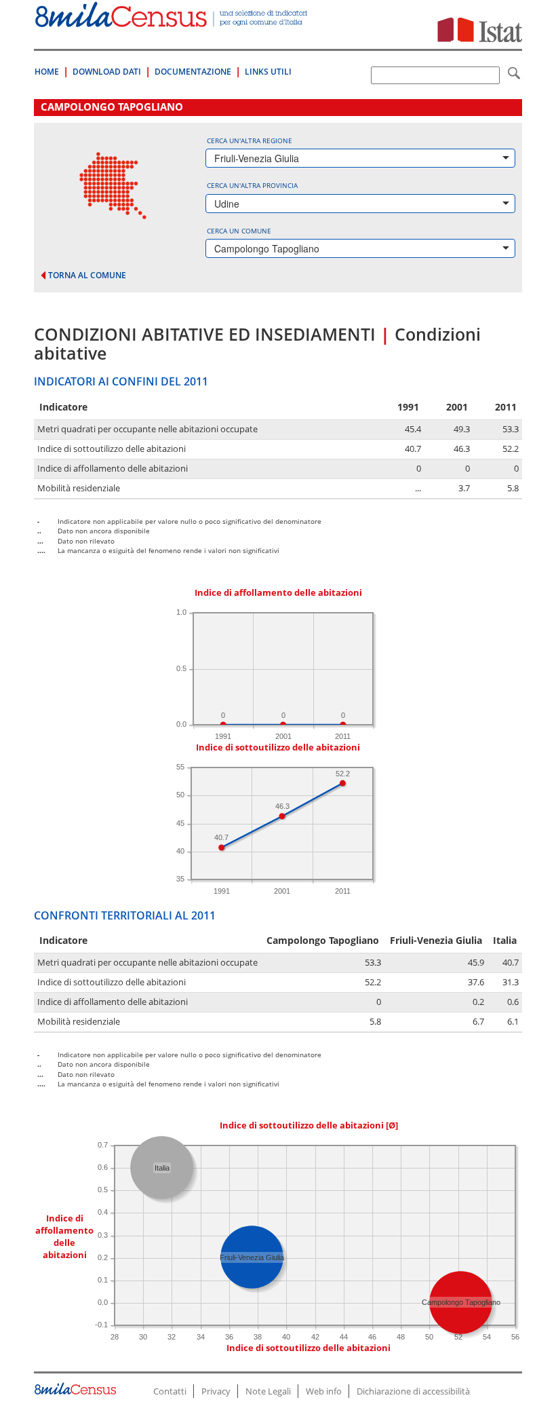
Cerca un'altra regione (249, 140)
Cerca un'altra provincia (252, 185)
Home (47, 71)
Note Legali (268, 1391)
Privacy (216, 1391)
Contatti (169, 1391)
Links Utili (268, 71)
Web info (324, 1391)
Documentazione (193, 71)
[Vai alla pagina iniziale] (172, 20)
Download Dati (107, 71)
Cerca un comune (239, 230)
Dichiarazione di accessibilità (413, 1391)
